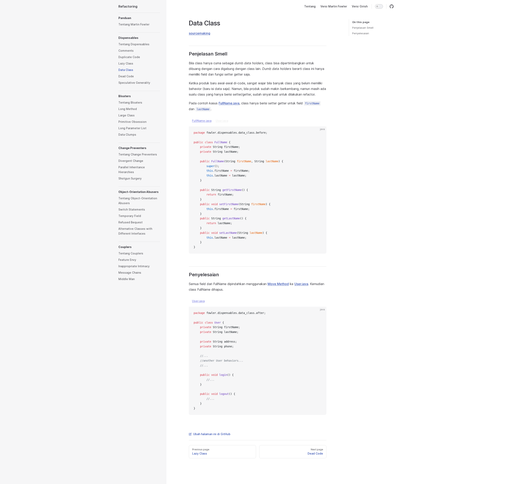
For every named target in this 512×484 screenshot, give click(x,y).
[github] (391, 6)
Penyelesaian (360, 33)
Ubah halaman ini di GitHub (211, 434)
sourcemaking (199, 33)
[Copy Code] (320, 133)
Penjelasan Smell (362, 27)
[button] (139, 18)
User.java (222, 120)
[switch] (379, 6)
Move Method (278, 284)
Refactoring (127, 6)
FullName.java (229, 103)
